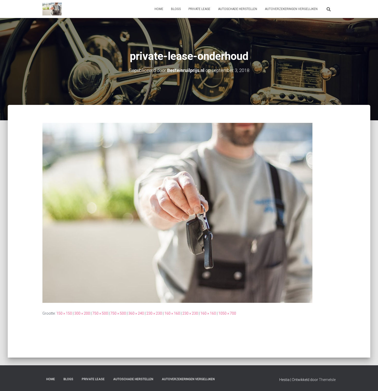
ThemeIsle (327, 380)
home (159, 9)
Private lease (199, 9)
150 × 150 (64, 313)
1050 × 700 (227, 313)
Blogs (176, 9)
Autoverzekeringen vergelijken (291, 9)
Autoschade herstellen (237, 9)
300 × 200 (82, 313)
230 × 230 (154, 313)
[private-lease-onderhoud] (177, 213)
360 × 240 (136, 313)
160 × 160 (172, 313)
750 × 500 (100, 313)
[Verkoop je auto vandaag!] (52, 9)
